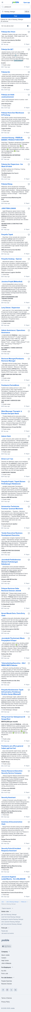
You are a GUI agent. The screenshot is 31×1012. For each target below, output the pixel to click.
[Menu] (2, 2)
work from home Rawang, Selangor (10, 917)
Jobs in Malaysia (6, 963)
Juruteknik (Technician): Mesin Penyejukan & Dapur (13, 639)
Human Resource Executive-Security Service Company (12, 772)
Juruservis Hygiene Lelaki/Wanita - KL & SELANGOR (13, 878)
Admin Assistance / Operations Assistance (13, 331)
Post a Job (4, 973)
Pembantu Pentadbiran (10, 385)
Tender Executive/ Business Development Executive (11, 534)
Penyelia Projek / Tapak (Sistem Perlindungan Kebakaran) (13, 483)
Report (28, 44)
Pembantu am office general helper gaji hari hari (12, 747)
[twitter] (11, 990)
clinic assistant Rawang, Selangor (10, 921)
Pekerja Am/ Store (8, 32)
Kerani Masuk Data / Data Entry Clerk (13, 614)
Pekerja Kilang (6, 184)
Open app (26, 2)
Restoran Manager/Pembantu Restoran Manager (12, 360)
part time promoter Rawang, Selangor (11, 924)
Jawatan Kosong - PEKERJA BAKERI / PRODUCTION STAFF (12, 139)
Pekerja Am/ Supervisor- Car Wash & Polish (12, 165)
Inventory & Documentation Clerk (11, 823)
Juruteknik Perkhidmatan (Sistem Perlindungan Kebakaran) (11, 562)
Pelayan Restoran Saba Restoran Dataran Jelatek (11, 590)
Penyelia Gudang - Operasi (11, 259)
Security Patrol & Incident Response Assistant (11, 850)
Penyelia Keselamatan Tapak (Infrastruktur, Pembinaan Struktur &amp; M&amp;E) (12, 692)
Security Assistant (8, 797)
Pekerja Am (5, 72)
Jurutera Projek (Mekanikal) (11, 281)
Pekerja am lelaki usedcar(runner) (7, 96)
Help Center (5, 960)
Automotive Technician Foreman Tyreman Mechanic (12, 508)
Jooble (12, 1008)
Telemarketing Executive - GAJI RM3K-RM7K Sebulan (13, 664)
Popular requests (6, 908)
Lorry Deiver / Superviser (10, 308)
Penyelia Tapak (7, 234)
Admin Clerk (6, 436)
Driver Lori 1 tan (7, 459)
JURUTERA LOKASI (8, 208)
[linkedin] (15, 990)
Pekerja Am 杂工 (7, 49)
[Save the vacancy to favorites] (29, 32)
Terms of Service (6, 998)
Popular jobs (4, 931)
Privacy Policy (5, 1002)
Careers (3, 958)
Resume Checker (6, 984)
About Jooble (5, 955)
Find (15, 16)
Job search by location (7, 933)
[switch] (28, 26)
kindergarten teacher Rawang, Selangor (12, 919)
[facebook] (3, 990)
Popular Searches (6, 981)
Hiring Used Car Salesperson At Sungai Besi (13, 718)
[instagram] (7, 990)
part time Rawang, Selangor (9, 914)
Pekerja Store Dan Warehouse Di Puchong (12, 114)
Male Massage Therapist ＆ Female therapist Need (11, 412)
